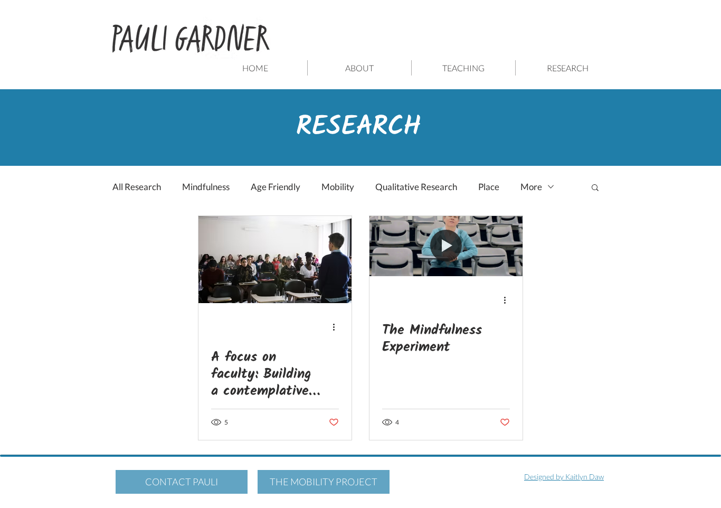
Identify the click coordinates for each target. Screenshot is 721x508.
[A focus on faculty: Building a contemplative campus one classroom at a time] (275, 259)
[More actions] (337, 327)
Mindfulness (206, 186)
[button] (595, 188)
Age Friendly (275, 186)
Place (488, 186)
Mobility (337, 186)
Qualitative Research (416, 186)
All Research (136, 186)
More (531, 186)
